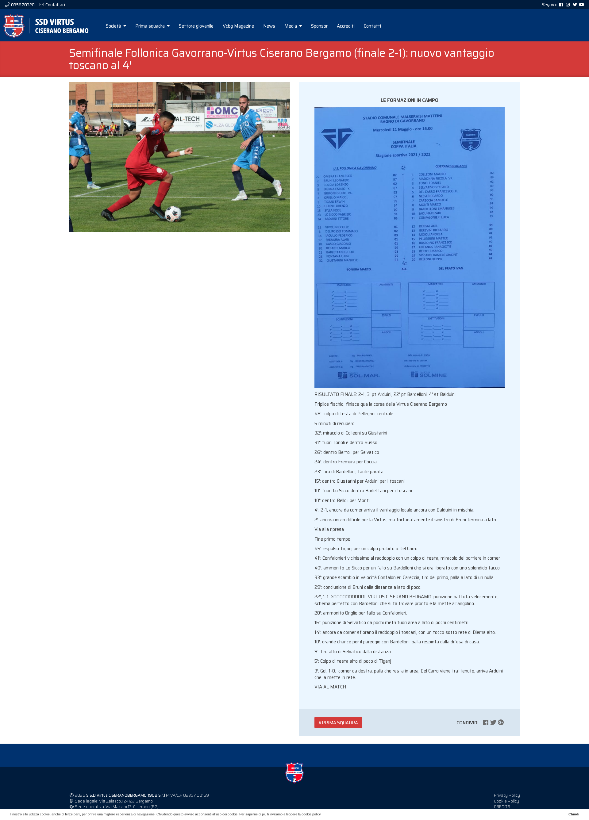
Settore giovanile (196, 26)
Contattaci (54, 4)
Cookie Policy (506, 801)
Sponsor (319, 26)
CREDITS (502, 806)
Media (291, 26)
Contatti (372, 26)
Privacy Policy (507, 795)
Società (114, 26)
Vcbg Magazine (238, 26)
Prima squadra (150, 26)
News (269, 26)
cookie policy (311, 814)
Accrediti (346, 26)
